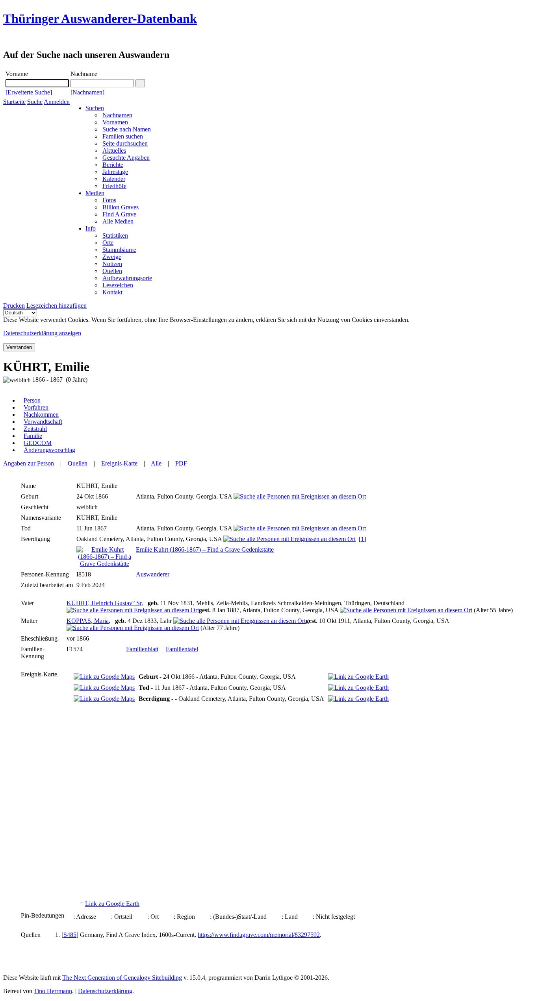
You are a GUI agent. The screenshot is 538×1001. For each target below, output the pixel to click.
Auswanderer (152, 574)
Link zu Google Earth (112, 903)
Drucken (14, 305)
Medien (94, 193)
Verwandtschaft (43, 421)
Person (32, 400)
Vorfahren (36, 407)
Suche (35, 101)
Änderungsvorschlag (49, 450)
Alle (156, 463)
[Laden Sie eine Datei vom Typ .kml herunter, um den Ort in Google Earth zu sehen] (358, 676)
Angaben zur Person (28, 463)
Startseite (14, 101)
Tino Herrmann (53, 991)
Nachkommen (41, 414)
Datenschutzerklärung (105, 991)
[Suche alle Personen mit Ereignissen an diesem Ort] (300, 496)
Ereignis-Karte (119, 463)
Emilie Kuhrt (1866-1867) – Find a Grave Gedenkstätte (205, 549)
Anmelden (57, 101)
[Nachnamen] (87, 92)
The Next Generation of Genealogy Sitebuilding (122, 977)
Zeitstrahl (35, 428)
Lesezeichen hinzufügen (56, 305)
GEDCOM (38, 443)
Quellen (77, 463)
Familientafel (182, 649)
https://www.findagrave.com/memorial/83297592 (259, 934)
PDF (181, 463)
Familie (33, 435)
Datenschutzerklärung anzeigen (42, 333)
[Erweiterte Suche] (29, 92)
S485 (69, 934)
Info (90, 228)
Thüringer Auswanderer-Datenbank (100, 18)
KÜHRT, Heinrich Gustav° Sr (104, 603)
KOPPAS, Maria (88, 620)
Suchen (94, 108)
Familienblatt (142, 649)
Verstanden (19, 347)
